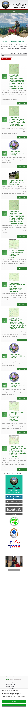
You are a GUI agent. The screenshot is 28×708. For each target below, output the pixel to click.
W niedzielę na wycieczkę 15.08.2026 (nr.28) (17, 385)
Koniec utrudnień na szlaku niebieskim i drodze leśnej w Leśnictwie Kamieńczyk (16, 254)
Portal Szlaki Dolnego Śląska (14, 501)
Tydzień (12, 679)
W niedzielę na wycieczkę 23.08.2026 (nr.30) (17, 153)
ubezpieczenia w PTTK (14, 505)
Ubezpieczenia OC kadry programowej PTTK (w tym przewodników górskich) (14, 509)
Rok (19, 679)
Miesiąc (16, 679)
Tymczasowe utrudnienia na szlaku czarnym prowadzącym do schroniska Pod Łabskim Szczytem (17, 287)
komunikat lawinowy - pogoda (14, 497)
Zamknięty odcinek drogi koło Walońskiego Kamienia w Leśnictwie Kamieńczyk (16, 417)
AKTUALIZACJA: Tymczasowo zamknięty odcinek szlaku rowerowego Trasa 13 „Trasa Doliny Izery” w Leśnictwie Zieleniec (17, 324)
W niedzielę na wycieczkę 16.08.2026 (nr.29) (17, 356)
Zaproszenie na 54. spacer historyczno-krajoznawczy (16, 182)
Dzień (7, 679)
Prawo (14, 514)
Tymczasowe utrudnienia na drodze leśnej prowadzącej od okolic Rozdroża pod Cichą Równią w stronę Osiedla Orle (17, 122)
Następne (21, 473)
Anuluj (14, 705)
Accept (14, 701)
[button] (14, 11)
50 (17, 473)
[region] (14, 698)
